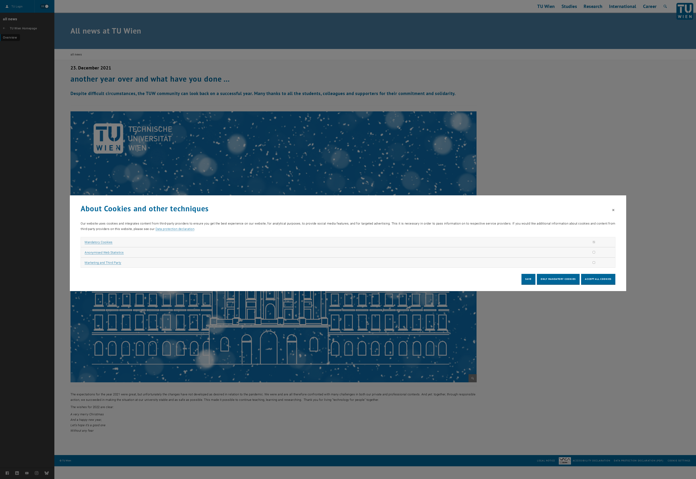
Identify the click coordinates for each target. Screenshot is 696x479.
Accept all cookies (598, 279)
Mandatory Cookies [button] (99, 242)
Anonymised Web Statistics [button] (104, 252)
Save (528, 279)
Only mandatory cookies (558, 279)
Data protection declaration (175, 229)
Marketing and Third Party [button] (103, 262)
